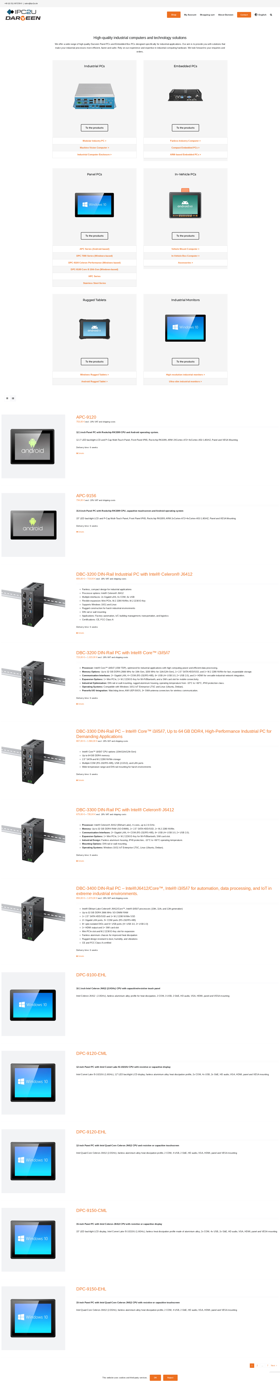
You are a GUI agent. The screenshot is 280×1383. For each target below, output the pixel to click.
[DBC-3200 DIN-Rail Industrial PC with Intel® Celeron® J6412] (33, 603)
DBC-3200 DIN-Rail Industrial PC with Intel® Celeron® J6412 (134, 574)
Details (81, 453)
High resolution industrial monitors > (185, 374)
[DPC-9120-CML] (33, 1083)
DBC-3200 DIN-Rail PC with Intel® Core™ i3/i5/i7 (123, 652)
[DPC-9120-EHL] (33, 1161)
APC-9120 (86, 417)
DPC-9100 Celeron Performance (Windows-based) (94, 262)
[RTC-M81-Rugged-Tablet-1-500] (94, 306)
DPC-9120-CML (91, 1053)
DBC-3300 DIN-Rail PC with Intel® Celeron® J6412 (125, 809)
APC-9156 (86, 495)
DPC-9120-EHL (91, 1131)
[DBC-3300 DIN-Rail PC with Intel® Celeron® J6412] (33, 839)
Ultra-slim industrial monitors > (185, 381)
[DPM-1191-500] (185, 306)
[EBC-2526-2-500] (185, 72)
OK (155, 1377)
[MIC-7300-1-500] (94, 72)
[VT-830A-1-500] (185, 181)
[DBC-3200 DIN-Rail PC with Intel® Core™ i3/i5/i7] (33, 682)
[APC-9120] (33, 446)
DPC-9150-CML (91, 1210)
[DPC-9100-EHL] (33, 1004)
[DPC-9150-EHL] (33, 1318)
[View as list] (13, 398)
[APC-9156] (33, 525)
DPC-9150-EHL (91, 1289)
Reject (170, 1377)
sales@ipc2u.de (31, 3)
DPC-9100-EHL (91, 974)
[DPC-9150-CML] (33, 1240)
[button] (271, 14)
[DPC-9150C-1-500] (94, 181)
